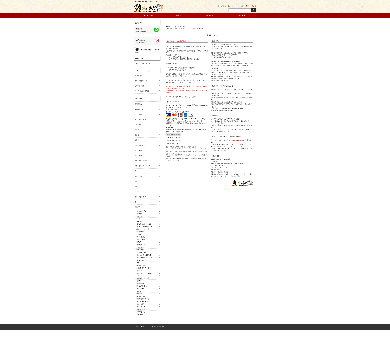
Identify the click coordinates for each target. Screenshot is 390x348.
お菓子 (137, 191)
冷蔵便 (137, 140)
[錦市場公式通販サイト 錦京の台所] (148, 12)
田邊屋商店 (140, 314)
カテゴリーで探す (149, 15)
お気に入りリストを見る (142, 63)
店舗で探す (179, 15)
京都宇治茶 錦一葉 (142, 299)
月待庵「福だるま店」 (143, 301)
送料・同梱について (141, 81)
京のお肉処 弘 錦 (141, 286)
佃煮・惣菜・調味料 (141, 161)
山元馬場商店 (140, 247)
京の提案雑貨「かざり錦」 (145, 257)
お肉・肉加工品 (140, 150)
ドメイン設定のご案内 (142, 91)
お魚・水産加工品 (140, 145)
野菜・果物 (138, 155)
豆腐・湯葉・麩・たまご (142, 166)
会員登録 (223, 6)
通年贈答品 (138, 104)
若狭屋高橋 (140, 288)
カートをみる (252, 6)
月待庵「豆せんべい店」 (144, 224)
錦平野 (138, 281)
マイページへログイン (237, 6)
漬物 (136, 171)
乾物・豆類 (138, 176)
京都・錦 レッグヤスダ (144, 273)
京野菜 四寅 (140, 283)
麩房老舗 (139, 294)
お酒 (136, 186)
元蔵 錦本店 (140, 306)
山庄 (137, 275)
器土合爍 (139, 270)
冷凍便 (137, 135)
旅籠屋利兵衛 (140, 309)
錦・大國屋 (140, 232)
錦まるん (139, 221)
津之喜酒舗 (140, 250)
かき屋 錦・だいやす (143, 268)
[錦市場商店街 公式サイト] (147, 52)
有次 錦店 (140, 304)
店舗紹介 (137, 207)
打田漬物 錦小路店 (142, 278)
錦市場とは (138, 76)
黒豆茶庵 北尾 (141, 252)
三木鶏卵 (139, 234)
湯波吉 (138, 291)
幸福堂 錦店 (140, 239)
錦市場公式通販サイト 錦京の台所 (146, 1)
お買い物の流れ (140, 86)
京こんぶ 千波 (141, 211)
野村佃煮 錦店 (141, 244)
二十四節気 (138, 124)
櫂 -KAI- (139, 219)
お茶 (136, 181)
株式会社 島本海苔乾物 (143, 255)
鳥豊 (137, 263)
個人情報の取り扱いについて (142, 326)
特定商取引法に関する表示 (158, 326)
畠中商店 (139, 213)
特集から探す (210, 15)
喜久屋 (138, 242)
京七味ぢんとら (141, 312)
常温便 (137, 130)
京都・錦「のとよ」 (142, 216)
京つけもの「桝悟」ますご (145, 226)
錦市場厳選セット (140, 119)
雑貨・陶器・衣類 (140, 197)
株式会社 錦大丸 (141, 265)
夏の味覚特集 (139, 109)
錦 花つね (140, 260)
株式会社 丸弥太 (141, 296)
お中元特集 (138, 114)
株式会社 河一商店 (142, 229)
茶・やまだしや (141, 237)
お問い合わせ (240, 15)
